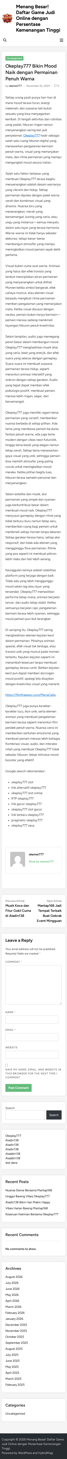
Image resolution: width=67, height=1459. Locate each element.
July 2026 (11, 1283)
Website (11, 1047)
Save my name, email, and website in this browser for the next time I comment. (33, 1073)
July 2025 (11, 1355)
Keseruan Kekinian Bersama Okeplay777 (31, 1214)
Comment (14, 961)
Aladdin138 (12, 1154)
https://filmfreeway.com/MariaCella (30, 695)
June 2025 (12, 1361)
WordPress (25, 1453)
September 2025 (16, 1343)
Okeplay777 (31, 135)
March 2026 (13, 1307)
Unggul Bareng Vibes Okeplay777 (27, 1196)
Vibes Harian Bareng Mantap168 (26, 1208)
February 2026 (15, 1313)
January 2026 (14, 1319)
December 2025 (16, 1325)
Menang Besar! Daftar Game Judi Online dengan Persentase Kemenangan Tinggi (38, 18)
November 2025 (16, 1331)
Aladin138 (12, 1140)
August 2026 (14, 1277)
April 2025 (12, 1373)
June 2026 (12, 1289)
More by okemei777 (41, 861)
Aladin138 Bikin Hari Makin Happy (27, 1202)
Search (10, 1108)
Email (10, 1029)
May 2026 (12, 1295)
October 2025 (14, 1337)
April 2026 (12, 1301)
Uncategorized (14, 58)
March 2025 (13, 1379)
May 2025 (12, 1367)
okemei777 (15, 85)
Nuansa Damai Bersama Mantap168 (28, 1190)
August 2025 (14, 1349)
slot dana (11, 1163)
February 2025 (15, 1384)
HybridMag (45, 1453)
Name (10, 1012)
